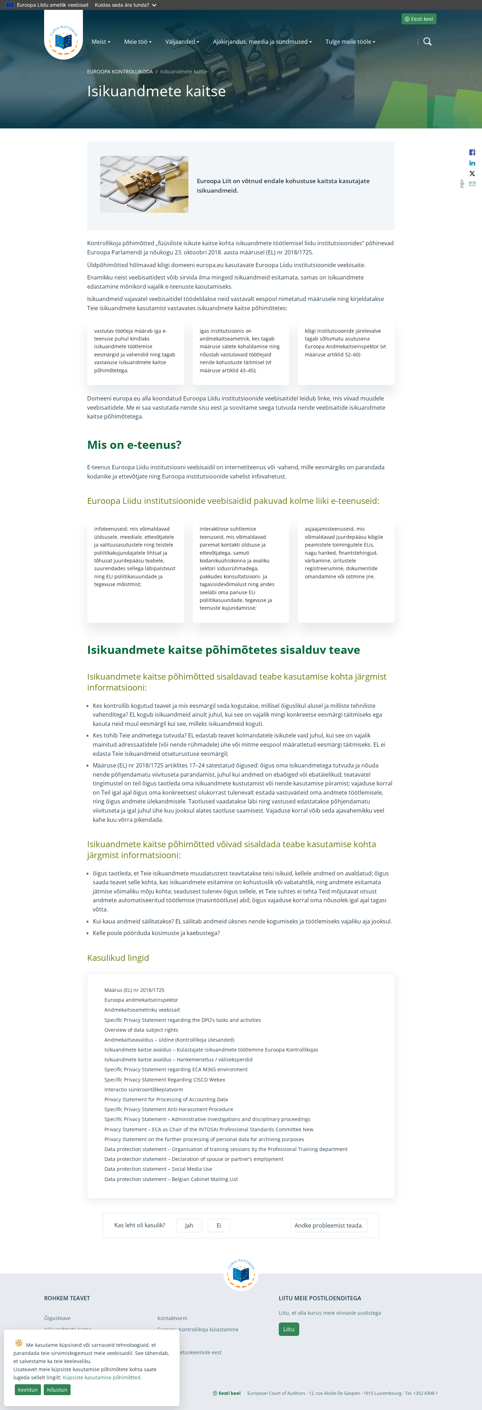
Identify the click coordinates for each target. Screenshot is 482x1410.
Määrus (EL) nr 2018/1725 (134, 990)
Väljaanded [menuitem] (180, 42)
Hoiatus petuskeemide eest (189, 1352)
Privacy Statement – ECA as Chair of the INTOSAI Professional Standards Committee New (208, 1129)
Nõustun (57, 1389)
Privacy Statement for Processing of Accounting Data (166, 1099)
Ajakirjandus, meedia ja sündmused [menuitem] (260, 42)
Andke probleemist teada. (329, 1225)
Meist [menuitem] (99, 42)
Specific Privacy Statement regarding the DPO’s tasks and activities (182, 1020)
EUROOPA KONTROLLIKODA (120, 71)
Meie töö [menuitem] (135, 42)
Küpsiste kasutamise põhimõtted (101, 1377)
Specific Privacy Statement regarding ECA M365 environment (176, 1069)
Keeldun (28, 1389)
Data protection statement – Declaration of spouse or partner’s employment (193, 1159)
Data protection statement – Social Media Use (158, 1169)
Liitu (289, 1329)
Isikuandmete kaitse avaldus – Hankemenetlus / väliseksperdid (178, 1059)
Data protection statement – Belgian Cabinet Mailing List (171, 1179)
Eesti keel (422, 19)
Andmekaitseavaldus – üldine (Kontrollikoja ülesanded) (169, 1040)
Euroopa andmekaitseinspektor (141, 1000)
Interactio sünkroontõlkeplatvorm (143, 1089)
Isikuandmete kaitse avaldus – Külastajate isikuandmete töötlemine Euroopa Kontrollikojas (211, 1050)
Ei (219, 1225)
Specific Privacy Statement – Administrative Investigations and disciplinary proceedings (207, 1119)
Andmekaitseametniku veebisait (142, 1010)
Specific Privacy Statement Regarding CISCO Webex (164, 1080)
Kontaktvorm (172, 1318)
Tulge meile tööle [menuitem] (348, 42)
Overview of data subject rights (141, 1030)
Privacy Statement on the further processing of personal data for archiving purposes (204, 1139)
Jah (189, 1225)
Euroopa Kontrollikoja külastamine (198, 1329)
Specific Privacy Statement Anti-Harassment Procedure (168, 1109)
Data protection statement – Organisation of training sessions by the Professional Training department (226, 1149)
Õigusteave (57, 1318)
